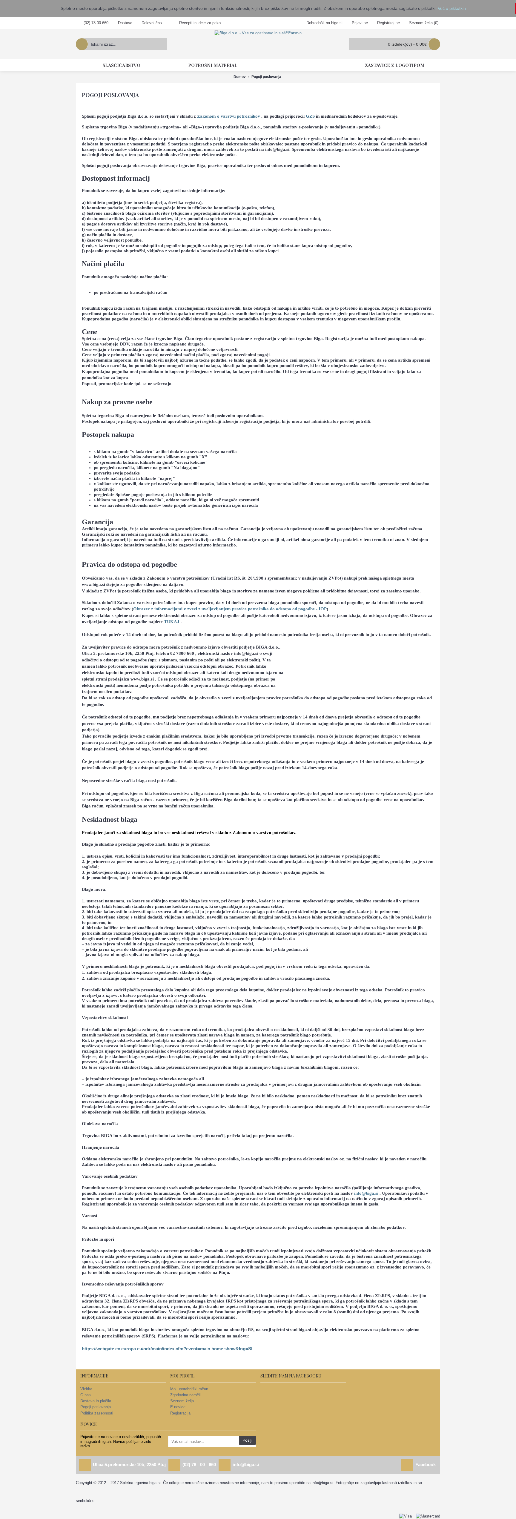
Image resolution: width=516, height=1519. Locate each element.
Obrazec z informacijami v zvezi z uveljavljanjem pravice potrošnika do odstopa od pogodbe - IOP (230, 608)
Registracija (180, 1413)
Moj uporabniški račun (189, 1389)
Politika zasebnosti (96, 1413)
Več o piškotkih (452, 8)
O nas (85, 1395)
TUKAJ (171, 621)
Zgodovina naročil (185, 1395)
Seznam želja (182, 1401)
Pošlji (247, 1440)
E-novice (177, 1407)
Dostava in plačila (95, 1401)
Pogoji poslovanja (95, 1407)
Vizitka (86, 1389)
